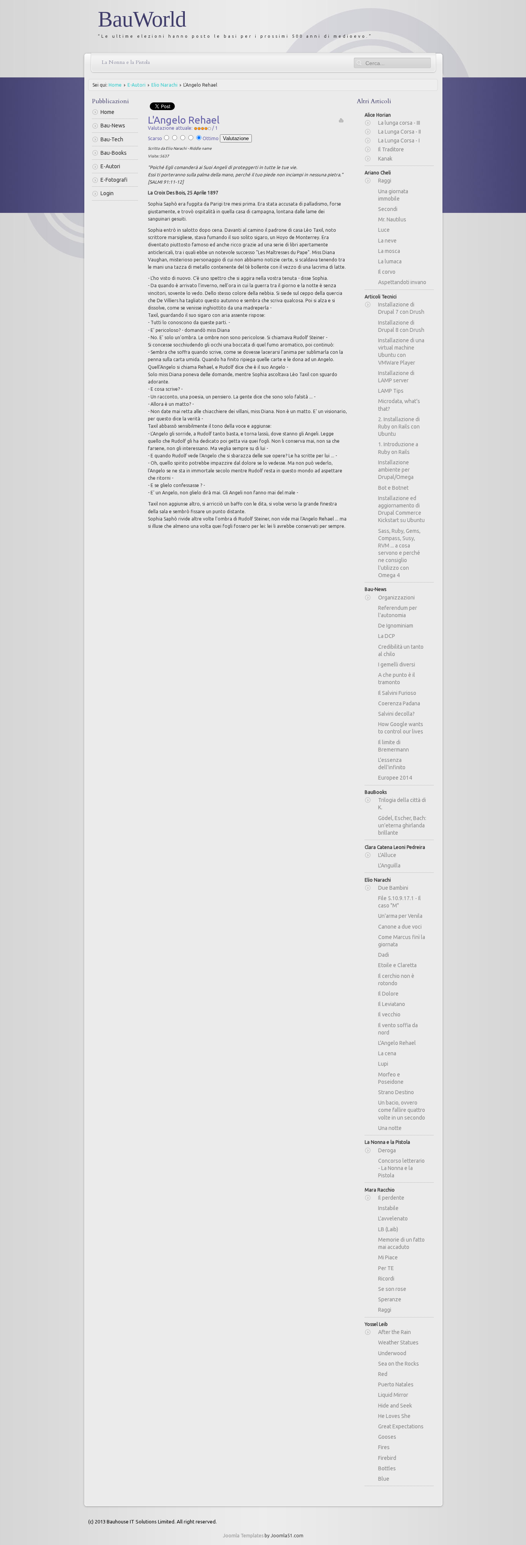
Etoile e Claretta (397, 965)
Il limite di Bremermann (393, 746)
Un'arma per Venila (400, 916)
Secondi (387, 209)
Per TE (386, 1268)
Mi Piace (388, 1257)
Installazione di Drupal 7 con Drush (401, 308)
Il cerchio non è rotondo (396, 979)
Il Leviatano (391, 1004)
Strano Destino (396, 1092)
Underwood (392, 1353)
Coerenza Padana (399, 703)
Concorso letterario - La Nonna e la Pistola (401, 1168)
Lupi (383, 1064)
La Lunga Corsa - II (399, 132)
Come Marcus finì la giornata (401, 940)
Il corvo (386, 272)
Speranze (389, 1299)
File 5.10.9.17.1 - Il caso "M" (399, 902)
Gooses (387, 1437)
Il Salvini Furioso (397, 693)
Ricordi (386, 1279)
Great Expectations (401, 1426)
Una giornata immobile (393, 195)
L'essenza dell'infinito (391, 763)
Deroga (387, 1150)
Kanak (385, 159)
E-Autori (136, 84)
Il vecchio (389, 1014)
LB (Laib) (388, 1229)
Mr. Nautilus (392, 219)
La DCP (386, 636)
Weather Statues (398, 1342)
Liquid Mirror (393, 1395)
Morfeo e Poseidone (391, 1078)
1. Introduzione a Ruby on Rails (398, 448)
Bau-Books (114, 153)
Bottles (387, 1468)
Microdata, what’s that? (399, 405)
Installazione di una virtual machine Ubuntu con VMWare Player (401, 351)
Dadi (383, 955)
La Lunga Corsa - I (399, 140)
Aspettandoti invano (402, 282)
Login (107, 193)
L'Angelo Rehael (397, 1043)
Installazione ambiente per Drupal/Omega (396, 469)
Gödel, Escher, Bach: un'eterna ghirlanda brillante (402, 825)
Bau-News (113, 125)
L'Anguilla (389, 865)
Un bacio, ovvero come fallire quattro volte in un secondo (401, 1110)
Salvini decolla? (396, 714)
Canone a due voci (400, 927)
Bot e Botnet (393, 488)
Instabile (388, 1208)
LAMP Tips (391, 391)
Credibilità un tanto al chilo (401, 650)
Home (115, 84)
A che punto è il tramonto (396, 678)
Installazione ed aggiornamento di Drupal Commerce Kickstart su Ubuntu (401, 509)
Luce (384, 230)
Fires (384, 1447)
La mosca (389, 251)
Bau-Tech (112, 139)
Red (382, 1374)
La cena (387, 1053)
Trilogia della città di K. (402, 803)
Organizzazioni (396, 597)
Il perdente (391, 1198)
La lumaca (390, 261)
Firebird (387, 1458)
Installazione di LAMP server (396, 376)
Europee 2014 (395, 778)
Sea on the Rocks (398, 1364)
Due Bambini (393, 888)
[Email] (341, 119)
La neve (387, 241)
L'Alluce (387, 855)
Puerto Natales (396, 1384)
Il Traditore (391, 149)
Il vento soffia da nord (398, 1029)
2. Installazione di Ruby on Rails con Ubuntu (399, 426)
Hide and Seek (395, 1406)
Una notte (390, 1128)
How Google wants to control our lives (400, 728)
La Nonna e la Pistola (126, 62)
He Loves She (394, 1416)
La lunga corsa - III (399, 123)
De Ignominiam (395, 626)
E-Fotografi (114, 180)
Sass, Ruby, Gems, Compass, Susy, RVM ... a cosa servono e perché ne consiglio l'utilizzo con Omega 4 (399, 553)
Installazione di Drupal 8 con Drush (401, 326)
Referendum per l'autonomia (397, 611)
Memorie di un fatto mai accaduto (401, 1243)
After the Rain (394, 1332)
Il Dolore (388, 994)
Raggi (384, 180)
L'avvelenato (393, 1218)
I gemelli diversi (396, 664)
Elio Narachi (164, 84)
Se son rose (392, 1289)
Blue (383, 1479)
